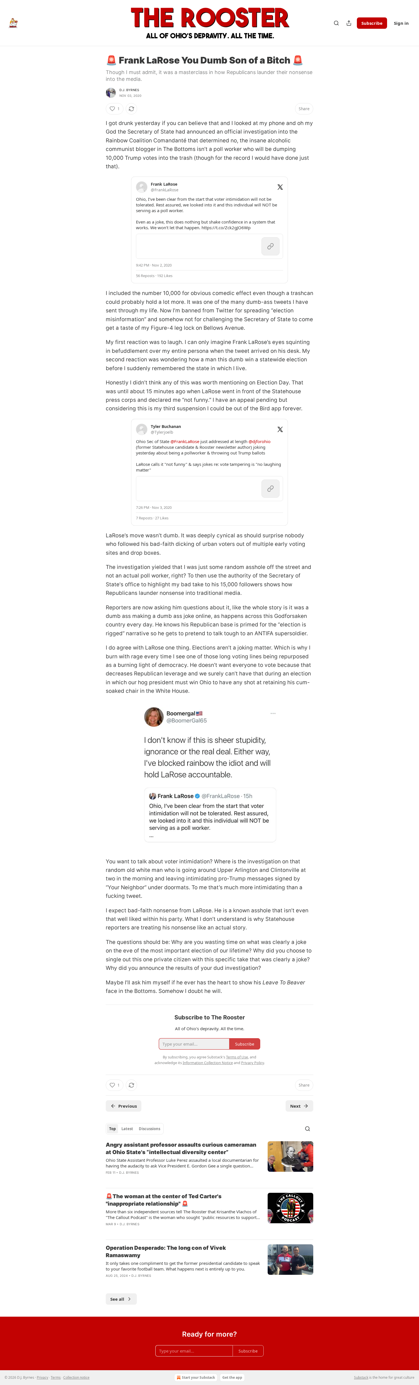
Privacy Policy (252, 1062)
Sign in (401, 23)
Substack (361, 1377)
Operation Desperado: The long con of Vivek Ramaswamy (166, 1252)
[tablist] (135, 1128)
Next (295, 1106)
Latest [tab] (127, 1128)
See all (117, 1299)
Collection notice (76, 1377)
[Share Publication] (349, 23)
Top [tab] (112, 1128)
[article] (209, 1162)
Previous (127, 1106)
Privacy (42, 1377)
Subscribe (372, 23)
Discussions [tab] (149, 1128)
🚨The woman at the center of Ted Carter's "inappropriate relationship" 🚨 (163, 1200)
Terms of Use (237, 1057)
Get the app (232, 1377)
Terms (56, 1377)
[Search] (336, 23)
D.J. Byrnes (129, 90)
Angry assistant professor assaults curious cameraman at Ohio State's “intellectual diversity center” (181, 1148)
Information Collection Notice (208, 1062)
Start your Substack (198, 1377)
